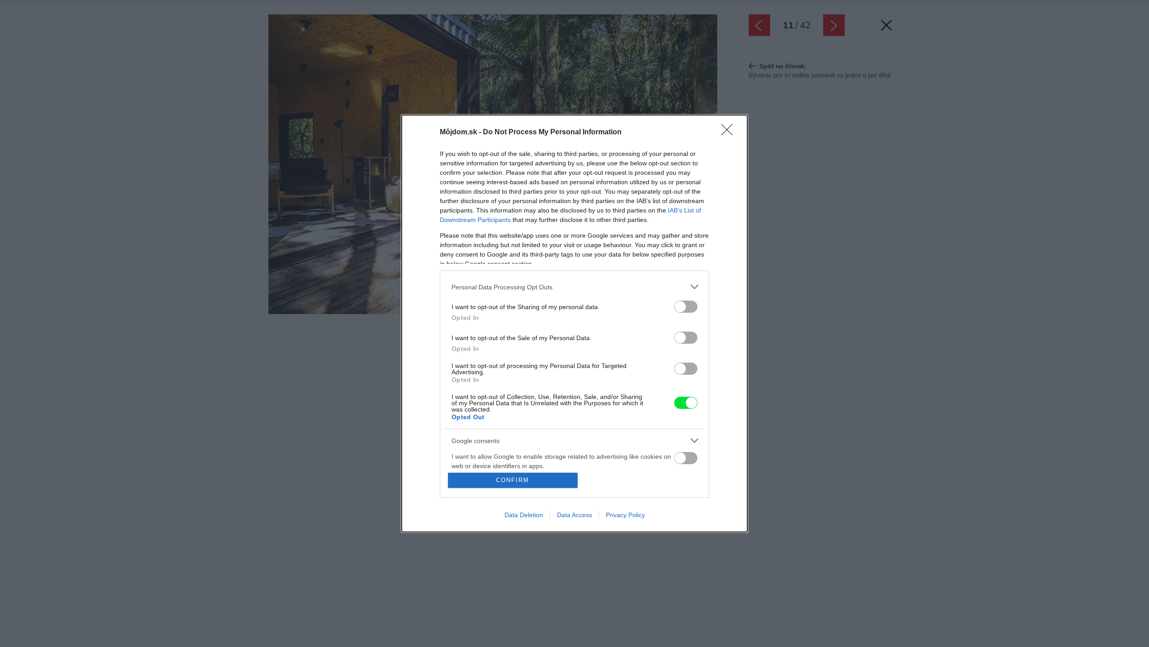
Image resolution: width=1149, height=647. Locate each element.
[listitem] (574, 287)
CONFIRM (512, 480)
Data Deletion (523, 514)
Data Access (574, 514)
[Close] (729, 132)
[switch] (685, 307)
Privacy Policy (625, 514)
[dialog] (574, 323)
